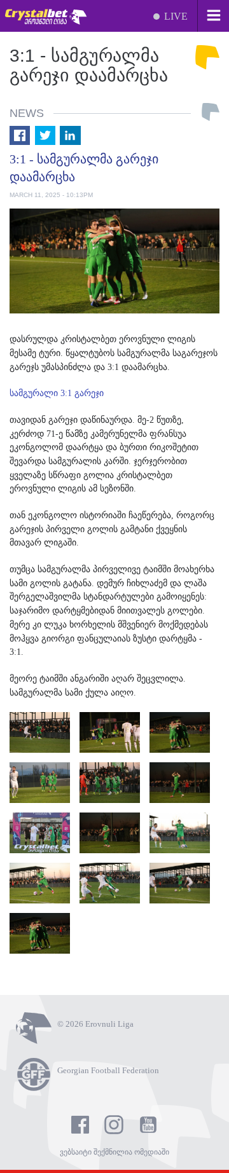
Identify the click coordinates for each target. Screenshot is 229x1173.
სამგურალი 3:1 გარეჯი (58, 393)
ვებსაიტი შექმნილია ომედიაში (114, 1152)
